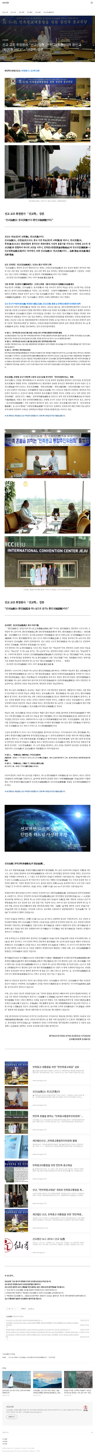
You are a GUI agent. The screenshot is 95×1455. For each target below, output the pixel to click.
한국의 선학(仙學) (7, 1447)
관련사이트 (5, 1432)
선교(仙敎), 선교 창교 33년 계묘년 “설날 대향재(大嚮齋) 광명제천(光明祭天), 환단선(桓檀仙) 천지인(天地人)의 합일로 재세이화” (42, 1324)
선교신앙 (5, 3)
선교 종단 (29, 12)
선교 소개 (5, 12)
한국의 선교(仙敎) (7, 1440)
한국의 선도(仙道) (7, 1444)
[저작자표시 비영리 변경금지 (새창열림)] (31, 1309)
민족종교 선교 (6, 1451)
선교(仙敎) (9, 1316)
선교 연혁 (21, 12)
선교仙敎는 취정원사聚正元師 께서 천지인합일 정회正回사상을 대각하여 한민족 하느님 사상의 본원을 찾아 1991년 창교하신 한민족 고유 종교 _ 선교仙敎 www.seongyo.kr (44, 1411)
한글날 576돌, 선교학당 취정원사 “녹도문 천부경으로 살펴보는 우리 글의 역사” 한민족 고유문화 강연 (37, 1329)
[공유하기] (12, 1309)
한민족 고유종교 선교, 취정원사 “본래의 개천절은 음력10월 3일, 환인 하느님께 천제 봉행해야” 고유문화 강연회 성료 (42, 1332)
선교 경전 (38, 12)
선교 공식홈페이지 (48, 12)
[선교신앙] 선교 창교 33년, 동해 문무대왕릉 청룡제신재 (23, 1320)
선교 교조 (13, 12)
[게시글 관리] (15, 1309)
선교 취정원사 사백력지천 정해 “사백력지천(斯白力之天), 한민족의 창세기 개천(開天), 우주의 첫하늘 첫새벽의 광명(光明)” (42, 1336)
